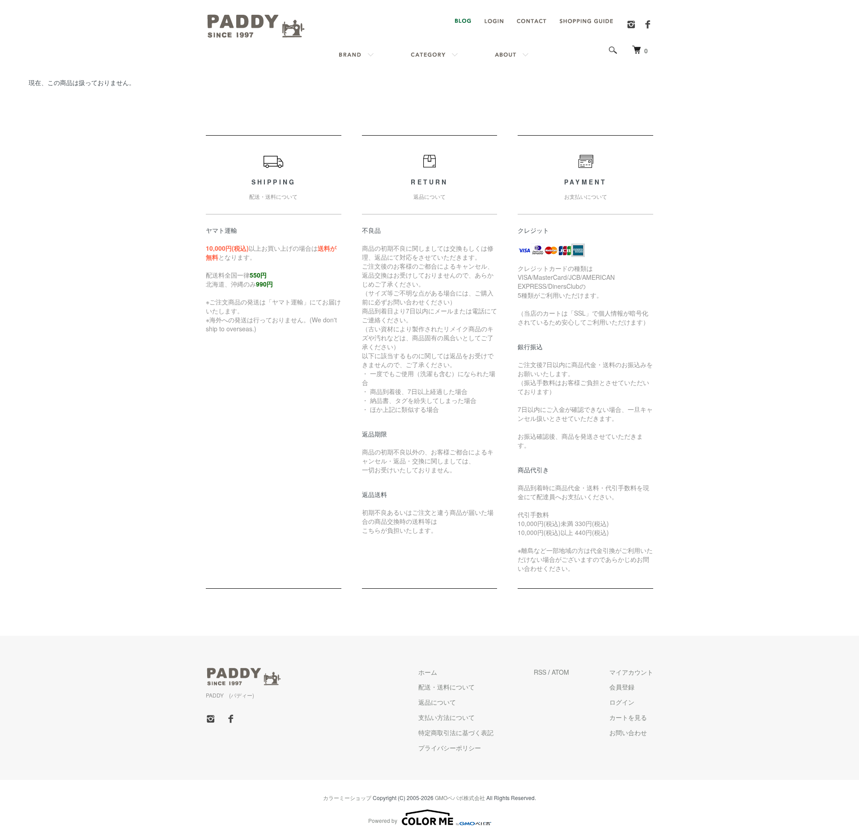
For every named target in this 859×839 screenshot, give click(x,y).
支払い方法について (446, 717)
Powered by (382, 820)
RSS (540, 672)
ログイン (621, 702)
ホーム (427, 672)
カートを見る (628, 717)
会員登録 (621, 686)
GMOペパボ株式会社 (460, 797)
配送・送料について (446, 686)
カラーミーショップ (347, 797)
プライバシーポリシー (449, 747)
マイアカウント (631, 672)
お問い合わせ (628, 732)
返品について (437, 702)
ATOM (560, 672)
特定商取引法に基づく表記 (455, 732)
